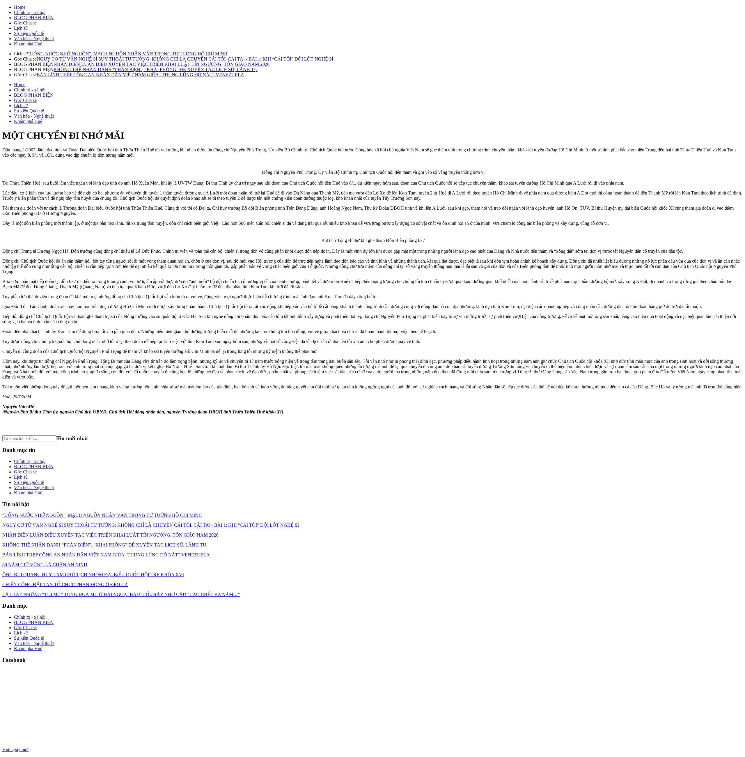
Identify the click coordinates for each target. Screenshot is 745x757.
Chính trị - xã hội (29, 12)
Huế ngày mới (15, 749)
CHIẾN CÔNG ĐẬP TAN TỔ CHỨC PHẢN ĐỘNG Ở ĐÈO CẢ (65, 584)
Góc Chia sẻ (25, 22)
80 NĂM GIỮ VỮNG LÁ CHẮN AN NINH (44, 564)
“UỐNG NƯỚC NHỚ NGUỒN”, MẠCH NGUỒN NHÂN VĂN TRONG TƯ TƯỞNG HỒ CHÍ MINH (128, 53)
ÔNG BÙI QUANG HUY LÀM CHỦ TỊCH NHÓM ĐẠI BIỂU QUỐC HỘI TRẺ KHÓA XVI (93, 574)
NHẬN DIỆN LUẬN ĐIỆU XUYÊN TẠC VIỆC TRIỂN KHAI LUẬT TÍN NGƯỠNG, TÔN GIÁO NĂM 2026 (161, 64)
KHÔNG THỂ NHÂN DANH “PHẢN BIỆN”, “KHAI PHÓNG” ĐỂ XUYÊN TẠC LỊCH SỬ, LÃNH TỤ (156, 69)
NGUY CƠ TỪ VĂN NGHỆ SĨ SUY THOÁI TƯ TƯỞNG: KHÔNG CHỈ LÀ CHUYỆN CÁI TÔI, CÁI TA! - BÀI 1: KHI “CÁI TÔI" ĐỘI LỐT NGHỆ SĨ (185, 58)
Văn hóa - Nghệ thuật (34, 38)
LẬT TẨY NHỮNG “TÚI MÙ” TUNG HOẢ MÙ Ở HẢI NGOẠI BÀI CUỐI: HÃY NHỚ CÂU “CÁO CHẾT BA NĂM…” (121, 594)
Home (19, 7)
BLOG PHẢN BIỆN (34, 17)
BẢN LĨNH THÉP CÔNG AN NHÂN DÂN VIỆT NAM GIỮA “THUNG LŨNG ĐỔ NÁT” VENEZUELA (140, 74)
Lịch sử (21, 28)
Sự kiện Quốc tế (29, 33)
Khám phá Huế (28, 43)
